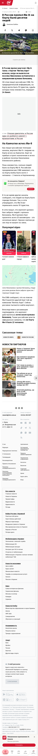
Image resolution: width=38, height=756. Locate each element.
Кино (7, 586)
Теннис (8, 648)
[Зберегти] (33, 30)
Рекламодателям (7, 460)
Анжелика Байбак (12, 24)
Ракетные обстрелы (12, 516)
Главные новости (11, 494)
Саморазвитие (10, 616)
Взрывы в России (11, 529)
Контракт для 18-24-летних (14, 549)
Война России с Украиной (15, 514)
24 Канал (5, 8)
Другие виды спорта (12, 653)
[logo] (8, 3)
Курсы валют (10, 569)
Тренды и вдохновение (13, 633)
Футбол (8, 645)
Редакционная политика (9, 450)
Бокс (7, 642)
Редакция (5, 447)
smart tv (8, 699)
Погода (8, 507)
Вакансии (23, 465)
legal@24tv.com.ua (25, 729)
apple (21, 694)
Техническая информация (24, 458)
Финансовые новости (12, 571)
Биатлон (8, 651)
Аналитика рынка (11, 628)
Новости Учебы (11, 606)
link (21, 423)
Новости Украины (11, 496)
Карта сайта (24, 476)
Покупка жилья (10, 631)
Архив (22, 473)
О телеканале (6, 454)
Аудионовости (10, 504)
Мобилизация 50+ (11, 544)
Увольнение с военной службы (15, 541)
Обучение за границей (13, 619)
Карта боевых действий (13, 519)
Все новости (10, 491)
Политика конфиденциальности (8, 467)
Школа (8, 611)
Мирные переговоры (12, 521)
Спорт (8, 640)
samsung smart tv (21, 699)
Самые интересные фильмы (14, 588)
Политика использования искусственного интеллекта (7, 473)
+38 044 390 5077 (25, 415)
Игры (22, 479)
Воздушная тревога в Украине (15, 524)
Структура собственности (24, 469)
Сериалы (8, 599)
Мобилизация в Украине (15, 539)
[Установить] (19, 741)
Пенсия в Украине (11, 579)
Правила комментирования (25, 454)
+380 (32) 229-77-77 (13, 727)
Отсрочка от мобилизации (14, 552)
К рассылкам (12, 681)
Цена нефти (9, 566)
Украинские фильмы (12, 591)
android (8, 694)
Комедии (8, 596)
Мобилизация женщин (13, 547)
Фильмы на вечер (11, 594)
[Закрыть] (34, 736)
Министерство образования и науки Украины (20, 608)
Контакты (23, 462)
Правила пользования (9, 463)
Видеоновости (10, 502)
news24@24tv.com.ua (9, 415)
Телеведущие (6, 457)
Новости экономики (13, 563)
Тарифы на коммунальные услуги (16, 574)
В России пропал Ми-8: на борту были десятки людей (28, 8)
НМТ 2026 (8, 614)
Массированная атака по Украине (16, 527)
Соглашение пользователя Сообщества (24, 449)
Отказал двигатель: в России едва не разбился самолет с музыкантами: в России (17, 136)
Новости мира (13, 8)
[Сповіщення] (35, 3)
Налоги (8, 577)
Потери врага (10, 532)
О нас (4, 444)
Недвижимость (11, 626)
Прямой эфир (10, 499)
